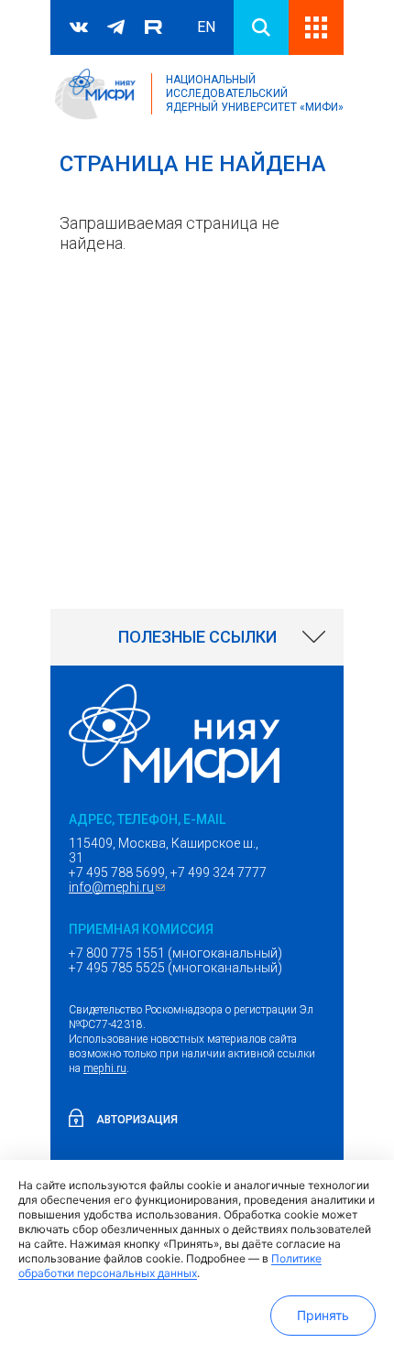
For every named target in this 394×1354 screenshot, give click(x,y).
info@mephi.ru (119, 887)
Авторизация (137, 1119)
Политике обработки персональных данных (170, 1265)
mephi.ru (104, 1068)
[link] (197, 637)
